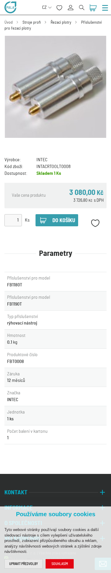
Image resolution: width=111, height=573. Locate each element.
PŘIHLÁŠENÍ (72, 4)
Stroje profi (31, 22)
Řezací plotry (61, 22)
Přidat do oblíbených (95, 223)
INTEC (41, 159)
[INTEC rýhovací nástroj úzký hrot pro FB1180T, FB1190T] (55, 87)
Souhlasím (60, 564)
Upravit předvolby (23, 564)
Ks (27, 220)
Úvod (8, 22)
